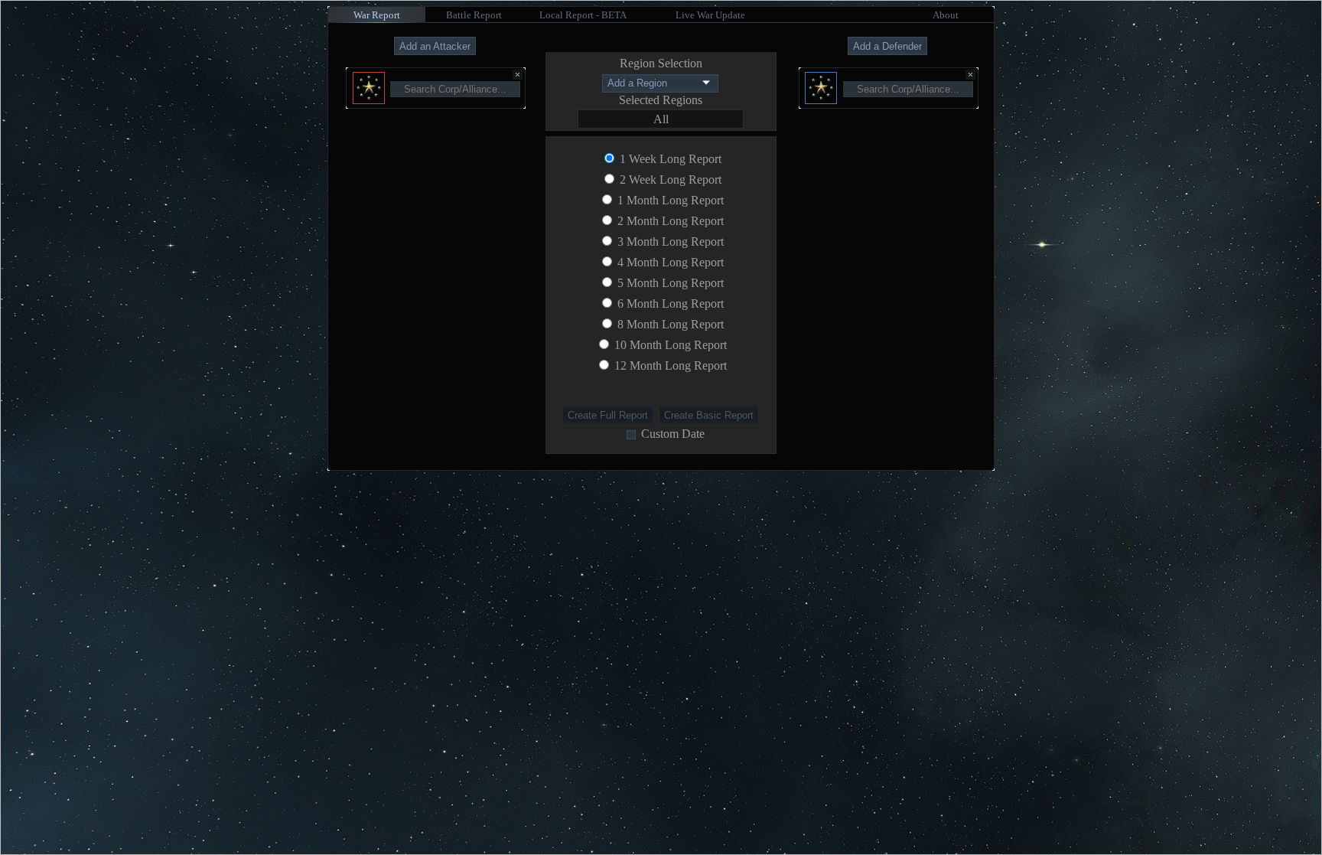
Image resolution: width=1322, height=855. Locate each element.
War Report (376, 15)
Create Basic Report (709, 415)
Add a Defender (887, 46)
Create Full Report (608, 415)
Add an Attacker (435, 46)
